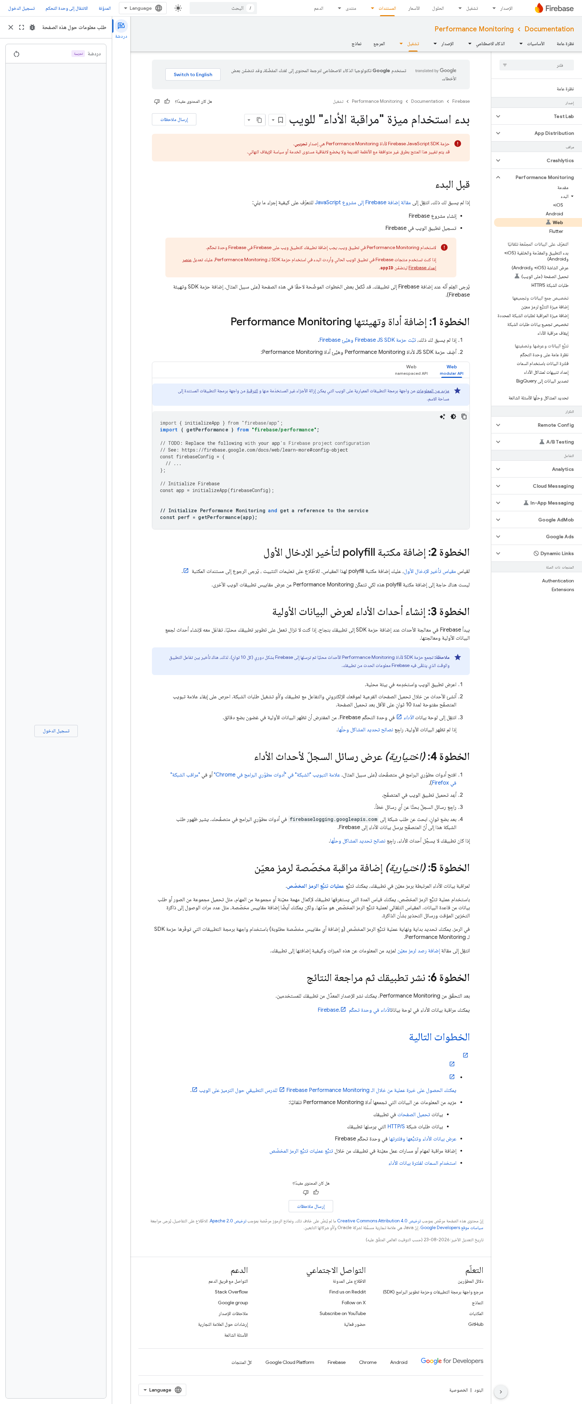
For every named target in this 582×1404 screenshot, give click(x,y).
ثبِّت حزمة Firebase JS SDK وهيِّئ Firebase (367, 340)
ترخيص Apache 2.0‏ (228, 1221)
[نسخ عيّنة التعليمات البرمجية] (464, 416)
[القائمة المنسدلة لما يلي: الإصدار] (492, 8)
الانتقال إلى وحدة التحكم (66, 8)
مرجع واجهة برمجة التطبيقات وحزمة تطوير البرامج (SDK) (433, 1292)
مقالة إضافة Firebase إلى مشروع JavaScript (363, 202)
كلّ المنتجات (241, 1362)
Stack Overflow (231, 1292)
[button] (542, 116)
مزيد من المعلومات (433, 391)
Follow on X (354, 1303)
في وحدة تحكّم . (354, 1010)
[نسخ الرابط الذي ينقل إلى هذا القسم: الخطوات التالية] (402, 1038)
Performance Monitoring (474, 29)
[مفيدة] (167, 101)
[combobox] (223, 8)
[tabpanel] (311, 456)
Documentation (549, 29)
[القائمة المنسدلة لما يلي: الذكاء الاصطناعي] (468, 43)
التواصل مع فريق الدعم (228, 1281)
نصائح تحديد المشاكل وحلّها (365, 729)
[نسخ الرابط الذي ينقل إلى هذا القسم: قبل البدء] (428, 185)
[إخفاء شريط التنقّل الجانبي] (501, 1392)
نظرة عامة (565, 43)
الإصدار (506, 8)
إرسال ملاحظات (174, 119)
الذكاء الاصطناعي (490, 43)
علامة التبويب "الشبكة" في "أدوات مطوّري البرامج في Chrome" (277, 774)
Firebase (461, 101)
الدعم (318, 8)
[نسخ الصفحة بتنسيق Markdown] (259, 120)
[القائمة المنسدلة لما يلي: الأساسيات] (519, 43)
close (11, 27)
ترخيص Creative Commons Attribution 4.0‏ (379, 1221)
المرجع (379, 43)
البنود (478, 1390)
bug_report (32, 27)
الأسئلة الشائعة (236, 1335)
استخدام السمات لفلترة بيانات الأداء (422, 1163)
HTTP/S (396, 1126)
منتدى (351, 8)
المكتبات (476, 1313)
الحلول (438, 8)
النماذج (477, 1303)
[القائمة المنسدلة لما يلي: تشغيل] (458, 8)
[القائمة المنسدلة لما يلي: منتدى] (337, 8)
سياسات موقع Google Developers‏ (451, 1227)
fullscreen (22, 27)
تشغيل (472, 8)
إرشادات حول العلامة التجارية (223, 1324)
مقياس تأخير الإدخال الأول (430, 571)
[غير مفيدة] (157, 101)
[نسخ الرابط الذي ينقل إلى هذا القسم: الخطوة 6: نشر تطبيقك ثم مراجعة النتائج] (299, 978)
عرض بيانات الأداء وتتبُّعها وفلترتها (422, 1138)
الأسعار (414, 8)
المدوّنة (105, 8)
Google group (233, 1303)
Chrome (368, 1362)
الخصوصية (458, 1390)
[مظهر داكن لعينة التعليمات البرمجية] (453, 416)
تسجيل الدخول (21, 8)
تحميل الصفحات (413, 1114)
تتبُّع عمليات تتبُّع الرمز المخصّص (301, 1151)
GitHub (475, 1324)
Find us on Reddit (347, 1292)
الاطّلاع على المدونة (349, 1281)
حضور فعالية (355, 1324)
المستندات (387, 8)
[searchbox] (536, 65)
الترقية (252, 391)
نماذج (356, 43)
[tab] (452, 370)
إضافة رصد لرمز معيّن (418, 950)
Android (399, 1362)
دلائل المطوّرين (470, 1281)
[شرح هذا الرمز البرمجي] (442, 416)
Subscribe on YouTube (343, 1313)
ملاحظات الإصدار (233, 1313)
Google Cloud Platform (289, 1362)
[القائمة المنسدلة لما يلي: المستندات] (370, 8)
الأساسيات (536, 43)
